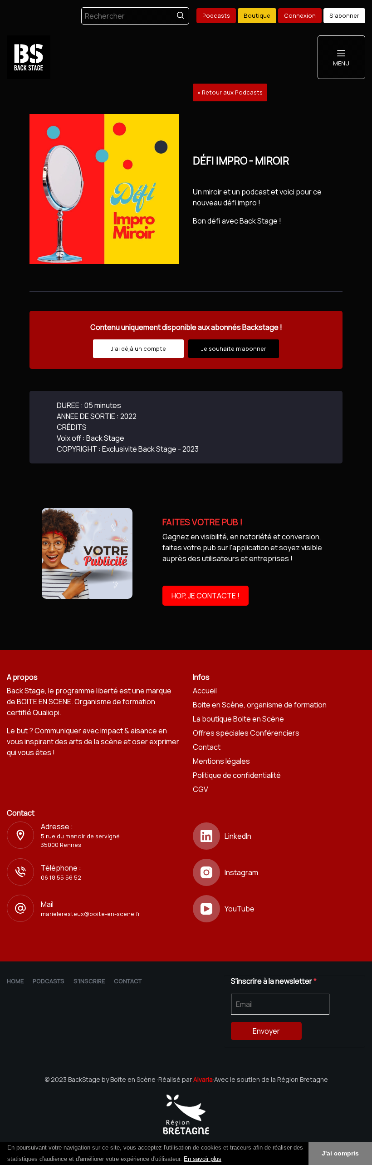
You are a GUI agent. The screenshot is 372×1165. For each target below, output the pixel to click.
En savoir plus (202, 1158)
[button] (224, 1159)
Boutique (257, 15)
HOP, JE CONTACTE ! (205, 596)
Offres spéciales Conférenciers (246, 733)
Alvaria (203, 1079)
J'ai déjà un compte (138, 348)
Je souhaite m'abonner (233, 348)
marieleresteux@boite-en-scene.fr (90, 914)
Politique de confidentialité (237, 775)
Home (15, 981)
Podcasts (216, 15)
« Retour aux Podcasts (230, 92)
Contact (206, 747)
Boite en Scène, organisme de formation (260, 705)
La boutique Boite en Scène (238, 719)
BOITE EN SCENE (44, 702)
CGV (200, 789)
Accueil (205, 691)
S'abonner (344, 15)
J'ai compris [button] (340, 1153)
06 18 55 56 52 (61, 877)
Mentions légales (221, 761)
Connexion (300, 15)
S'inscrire (89, 981)
